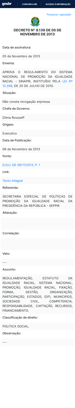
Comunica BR (29, 4)
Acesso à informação (58, 4)
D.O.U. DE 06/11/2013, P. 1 (21, 165)
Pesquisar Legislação (59, 14)
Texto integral (12, 181)
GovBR (7, 4)
